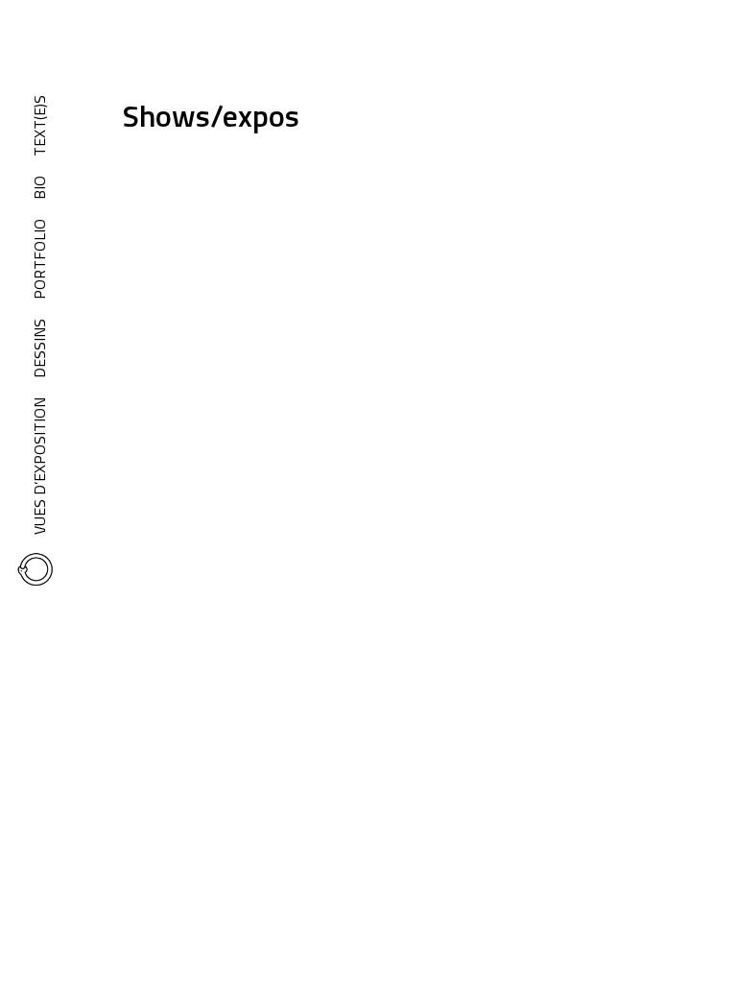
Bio (39, 188)
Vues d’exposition (39, 466)
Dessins (39, 348)
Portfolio (39, 259)
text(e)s (39, 125)
